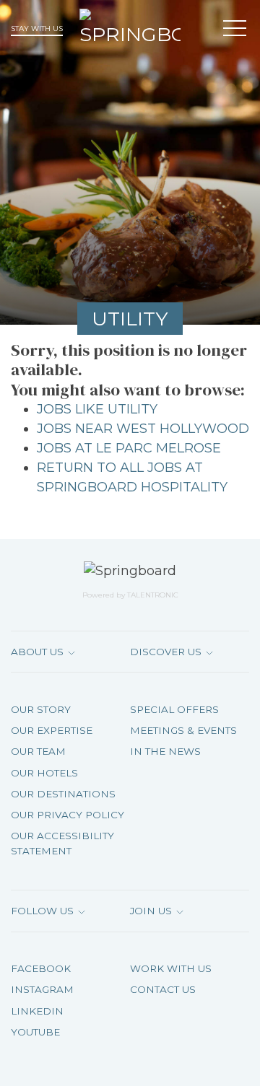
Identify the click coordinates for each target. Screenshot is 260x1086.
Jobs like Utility (97, 409)
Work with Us (171, 968)
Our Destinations (63, 794)
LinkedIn (37, 1011)
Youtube (35, 1032)
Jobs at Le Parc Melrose (129, 448)
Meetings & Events (183, 730)
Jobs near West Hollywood (143, 429)
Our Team (38, 751)
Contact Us (163, 989)
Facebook (41, 968)
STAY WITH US (37, 28)
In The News (165, 751)
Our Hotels (44, 773)
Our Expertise (51, 730)
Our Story (41, 709)
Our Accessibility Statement (62, 843)
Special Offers (174, 709)
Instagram (42, 989)
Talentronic (152, 595)
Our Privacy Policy (67, 814)
